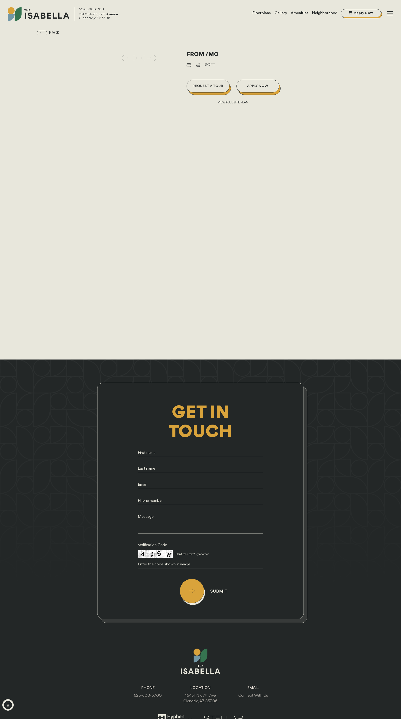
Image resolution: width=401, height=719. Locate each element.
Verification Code (152, 545)
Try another (202, 554)
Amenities (299, 13)
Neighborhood (324, 13)
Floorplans (261, 13)
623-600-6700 (91, 9)
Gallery (281, 13)
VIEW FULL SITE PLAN (233, 102)
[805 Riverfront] (38, 14)
